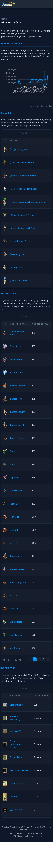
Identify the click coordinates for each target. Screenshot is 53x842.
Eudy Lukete (16, 490)
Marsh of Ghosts (18, 731)
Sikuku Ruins (16, 757)
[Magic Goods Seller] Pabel (23, 189)
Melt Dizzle (15, 517)
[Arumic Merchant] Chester (23, 175)
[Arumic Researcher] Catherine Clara (27, 202)
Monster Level (40, 324)
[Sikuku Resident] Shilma (22, 215)
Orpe (12, 451)
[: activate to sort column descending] (4, 140)
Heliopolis (14, 796)
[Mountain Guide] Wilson (22, 162)
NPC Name (15, 140)
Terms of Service (34, 833)
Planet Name (41, 696)
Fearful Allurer (16, 359)
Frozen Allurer (17, 372)
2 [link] (39, 659)
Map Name (15, 696)
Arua (22, 836)
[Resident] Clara (18, 254)
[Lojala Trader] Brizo (20, 241)
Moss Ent (14, 543)
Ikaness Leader (17, 412)
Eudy (12, 464)
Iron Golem (15, 648)
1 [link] (34, 659)
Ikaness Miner (16, 398)
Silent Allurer (16, 346)
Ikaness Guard (17, 425)
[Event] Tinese (17, 267)
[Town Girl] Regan (19, 280)
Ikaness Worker (17, 385)
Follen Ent (14, 503)
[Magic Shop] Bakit (19, 149)
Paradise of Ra (17, 783)
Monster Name (18, 324)
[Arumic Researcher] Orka (22, 228)
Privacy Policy (16, 833)
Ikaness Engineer (18, 438)
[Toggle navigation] (49, 4)
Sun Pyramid (16, 810)
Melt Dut (14, 530)
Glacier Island (16, 705)
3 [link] (43, 659)
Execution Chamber (19, 770)
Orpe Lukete (16, 477)
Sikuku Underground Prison (16, 744)
